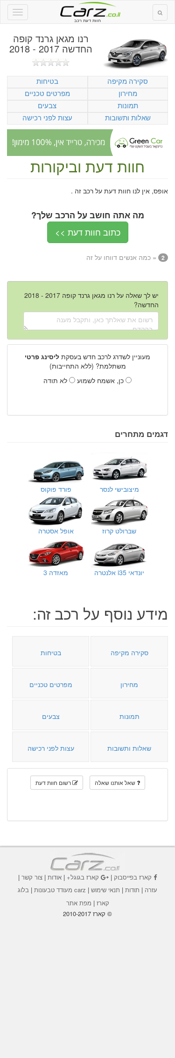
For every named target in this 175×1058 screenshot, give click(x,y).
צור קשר (31, 877)
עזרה (151, 889)
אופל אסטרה (56, 530)
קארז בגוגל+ (83, 877)
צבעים (47, 105)
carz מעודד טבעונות (60, 889)
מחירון (128, 93)
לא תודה (56, 380)
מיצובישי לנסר (119, 489)
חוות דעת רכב (88, 8)
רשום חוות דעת (53, 782)
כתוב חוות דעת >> (87, 232)
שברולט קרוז (119, 530)
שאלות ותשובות (128, 117)
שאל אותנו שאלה (116, 782)
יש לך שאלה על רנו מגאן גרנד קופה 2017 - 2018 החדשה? (91, 299)
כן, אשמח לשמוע (101, 380)
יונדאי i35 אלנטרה (119, 572)
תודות (132, 889)
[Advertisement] (88, 981)
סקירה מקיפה (127, 81)
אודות (55, 877)
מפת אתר (78, 902)
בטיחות (47, 81)
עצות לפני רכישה (47, 117)
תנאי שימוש (105, 889)
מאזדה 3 (55, 572)
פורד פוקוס (56, 489)
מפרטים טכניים (47, 93)
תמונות (128, 105)
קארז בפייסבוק (133, 877)
